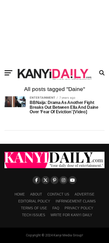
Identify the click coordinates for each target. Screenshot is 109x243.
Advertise (84, 194)
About (36, 194)
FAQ (55, 208)
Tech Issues (33, 215)
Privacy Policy (79, 208)
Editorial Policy (34, 201)
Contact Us (58, 194)
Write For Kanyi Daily (71, 215)
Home (20, 194)
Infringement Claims (76, 201)
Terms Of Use (34, 208)
